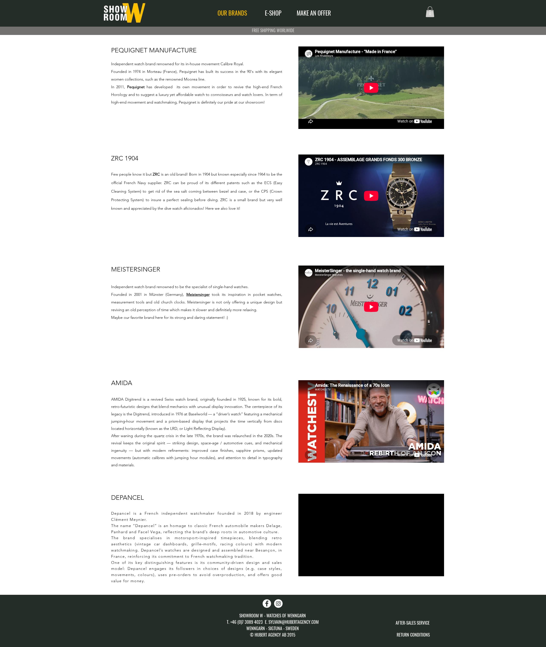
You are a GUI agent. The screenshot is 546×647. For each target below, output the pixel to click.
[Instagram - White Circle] (278, 603)
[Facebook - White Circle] (267, 603)
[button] (429, 11)
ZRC (156, 174)
